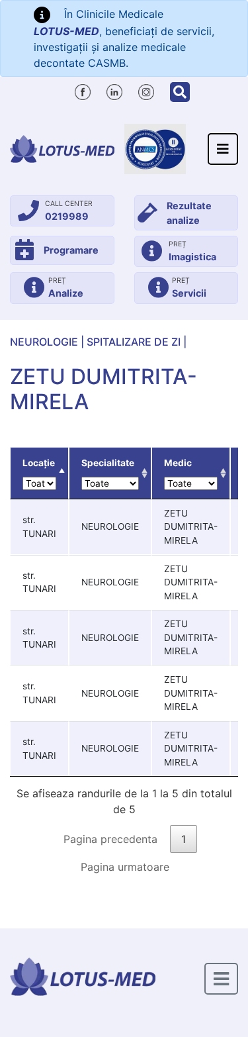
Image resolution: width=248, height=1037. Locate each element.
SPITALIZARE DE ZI (134, 341)
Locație (38, 463)
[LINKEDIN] (114, 90)
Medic (178, 463)
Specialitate (107, 463)
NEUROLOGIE (44, 341)
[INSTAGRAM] (146, 90)
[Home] (62, 148)
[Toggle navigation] (223, 149)
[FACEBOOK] (83, 90)
